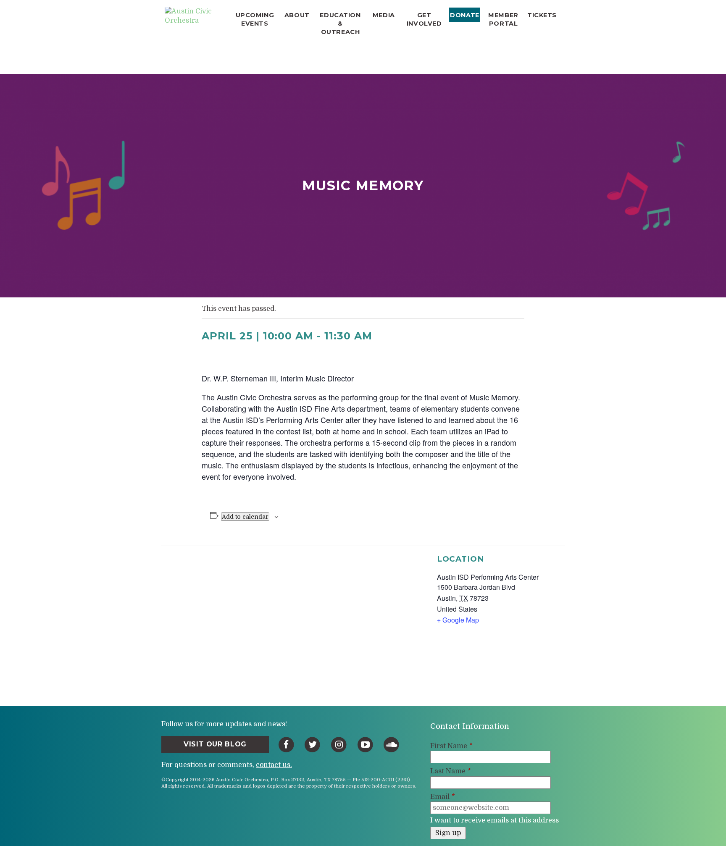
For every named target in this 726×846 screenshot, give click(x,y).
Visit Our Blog (215, 744)
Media (384, 15)
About (297, 15)
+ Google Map (458, 620)
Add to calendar (245, 516)
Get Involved (424, 19)
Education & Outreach (340, 23)
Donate (464, 15)
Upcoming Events (255, 19)
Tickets (542, 15)
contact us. (274, 765)
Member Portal (503, 19)
